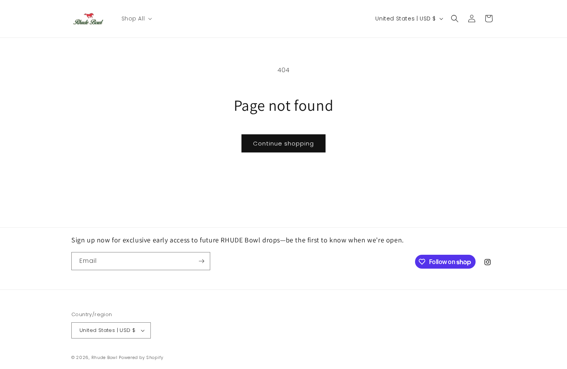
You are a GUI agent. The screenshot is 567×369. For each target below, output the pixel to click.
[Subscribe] (201, 261)
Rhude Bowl (104, 357)
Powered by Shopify (141, 357)
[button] (136, 18)
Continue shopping (283, 143)
